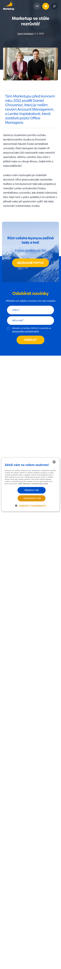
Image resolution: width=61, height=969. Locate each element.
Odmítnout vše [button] (32, 498)
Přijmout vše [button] (31, 490)
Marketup (8, 6)
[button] (30, 505)
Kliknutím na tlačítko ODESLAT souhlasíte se (31, 330)
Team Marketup (25, 33)
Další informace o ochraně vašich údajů (33, 483)
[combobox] (54, 462)
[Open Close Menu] (54, 6)
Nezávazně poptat (30, 263)
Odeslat (30, 340)
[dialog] (31, 484)
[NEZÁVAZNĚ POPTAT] (45, 6)
